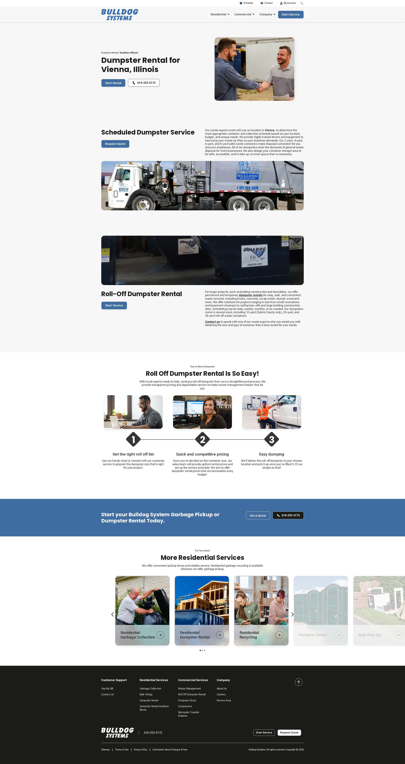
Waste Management (189, 688)
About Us (222, 688)
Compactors (185, 706)
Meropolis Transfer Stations (188, 714)
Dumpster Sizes (187, 700)
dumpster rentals (251, 295)
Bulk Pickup (146, 694)
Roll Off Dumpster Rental (191, 694)
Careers (221, 694)
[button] (220, 14)
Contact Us (107, 694)
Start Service (291, 14)
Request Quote (115, 143)
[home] (119, 14)
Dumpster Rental (109, 52)
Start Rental (113, 83)
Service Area (224, 700)
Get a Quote (258, 515)
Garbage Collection (150, 688)
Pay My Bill (107, 688)
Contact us (212, 321)
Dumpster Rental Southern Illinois (154, 708)
